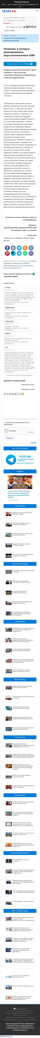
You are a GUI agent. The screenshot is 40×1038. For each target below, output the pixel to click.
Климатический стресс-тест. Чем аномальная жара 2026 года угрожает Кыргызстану (23, 845)
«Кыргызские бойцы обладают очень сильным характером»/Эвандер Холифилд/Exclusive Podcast (19, 494)
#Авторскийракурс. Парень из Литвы (23, 901)
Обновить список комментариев (19, 375)
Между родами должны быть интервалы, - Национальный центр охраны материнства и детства (22, 929)
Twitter (24, 27)
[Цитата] (18, 394)
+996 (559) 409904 (11, 276)
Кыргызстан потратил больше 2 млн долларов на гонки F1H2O (23, 728)
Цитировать (9, 304)
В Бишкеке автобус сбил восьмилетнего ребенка (19, 592)
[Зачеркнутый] (12, 394)
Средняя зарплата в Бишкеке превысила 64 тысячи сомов (21, 707)
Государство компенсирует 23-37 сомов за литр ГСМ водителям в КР (22, 718)
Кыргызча (6, 23)
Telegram (35, 27)
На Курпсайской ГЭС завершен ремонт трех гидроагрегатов (21, 670)
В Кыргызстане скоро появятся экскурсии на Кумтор (21, 776)
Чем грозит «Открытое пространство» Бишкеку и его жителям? (23, 833)
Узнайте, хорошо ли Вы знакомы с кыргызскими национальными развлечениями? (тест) (22, 998)
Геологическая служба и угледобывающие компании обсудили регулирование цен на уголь (23, 745)
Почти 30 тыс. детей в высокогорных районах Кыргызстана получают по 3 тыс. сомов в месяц (23, 661)
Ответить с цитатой (20, 302)
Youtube (29, 27)
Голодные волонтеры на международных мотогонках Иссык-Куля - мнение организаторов (22, 640)
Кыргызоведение (8, 20)
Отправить (9, 438)
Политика (13, 35)
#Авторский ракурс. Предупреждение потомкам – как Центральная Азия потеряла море (23, 871)
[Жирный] (5, 394)
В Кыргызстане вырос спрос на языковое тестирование (21, 523)
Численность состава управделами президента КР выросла (22, 555)
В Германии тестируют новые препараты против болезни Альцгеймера (21, 950)
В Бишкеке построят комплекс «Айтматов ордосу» (21, 544)
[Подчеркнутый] (10, 394)
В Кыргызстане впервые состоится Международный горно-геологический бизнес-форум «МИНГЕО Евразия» (23, 756)
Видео (23, 17)
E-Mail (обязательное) (28, 389)
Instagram (32, 27)
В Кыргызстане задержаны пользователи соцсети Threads (21, 581)
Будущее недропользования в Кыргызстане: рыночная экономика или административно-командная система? (22, 767)
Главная (6, 35)
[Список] (20, 394)
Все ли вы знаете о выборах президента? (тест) (20, 976)
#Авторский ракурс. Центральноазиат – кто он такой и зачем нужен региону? (23, 891)
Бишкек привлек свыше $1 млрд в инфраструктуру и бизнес (22, 686)
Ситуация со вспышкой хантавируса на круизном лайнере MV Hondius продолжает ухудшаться (23, 940)
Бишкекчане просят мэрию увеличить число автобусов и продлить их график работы (23, 630)
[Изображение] (15, 394)
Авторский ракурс (15, 17)
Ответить (8, 302)
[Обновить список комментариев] (16, 283)
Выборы (6, 17)
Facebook (26, 27)
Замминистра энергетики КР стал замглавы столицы (22, 513)
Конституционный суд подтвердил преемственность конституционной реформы (22, 814)
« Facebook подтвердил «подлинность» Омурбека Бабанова (20, 263)
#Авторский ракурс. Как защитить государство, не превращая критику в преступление (23, 882)
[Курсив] (7, 394)
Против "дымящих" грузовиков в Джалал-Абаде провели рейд (21, 649)
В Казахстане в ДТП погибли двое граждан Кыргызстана (22, 602)
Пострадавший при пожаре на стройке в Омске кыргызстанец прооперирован (21, 613)
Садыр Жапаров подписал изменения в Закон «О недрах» (23, 786)
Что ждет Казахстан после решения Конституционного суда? (23, 802)
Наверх (33, 442)
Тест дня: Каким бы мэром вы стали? (23, 986)
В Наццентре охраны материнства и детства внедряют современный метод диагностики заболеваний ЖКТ (23, 960)
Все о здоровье (20, 20)
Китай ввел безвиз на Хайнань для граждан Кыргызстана (22, 534)
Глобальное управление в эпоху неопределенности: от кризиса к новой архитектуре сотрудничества (22, 824)
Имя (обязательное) (28, 384)
